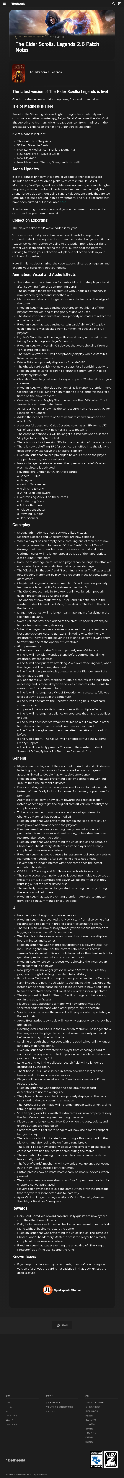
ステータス (50, 1411)
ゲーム (9, 1407)
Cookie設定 (90, 1424)
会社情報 (89, 1437)
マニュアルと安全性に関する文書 (59, 1407)
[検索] (114, 3)
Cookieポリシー (92, 1420)
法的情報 (89, 1415)
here (63, 202)
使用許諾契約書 (91, 1411)
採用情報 (89, 1442)
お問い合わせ (90, 1433)
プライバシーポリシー (94, 1402)
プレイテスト (11, 1424)
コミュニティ (11, 1415)
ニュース (9, 1420)
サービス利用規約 (92, 1407)
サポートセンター (53, 1402)
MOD (8, 1411)
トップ (9, 1402)
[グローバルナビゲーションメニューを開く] (4, 3)
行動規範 (89, 1429)
